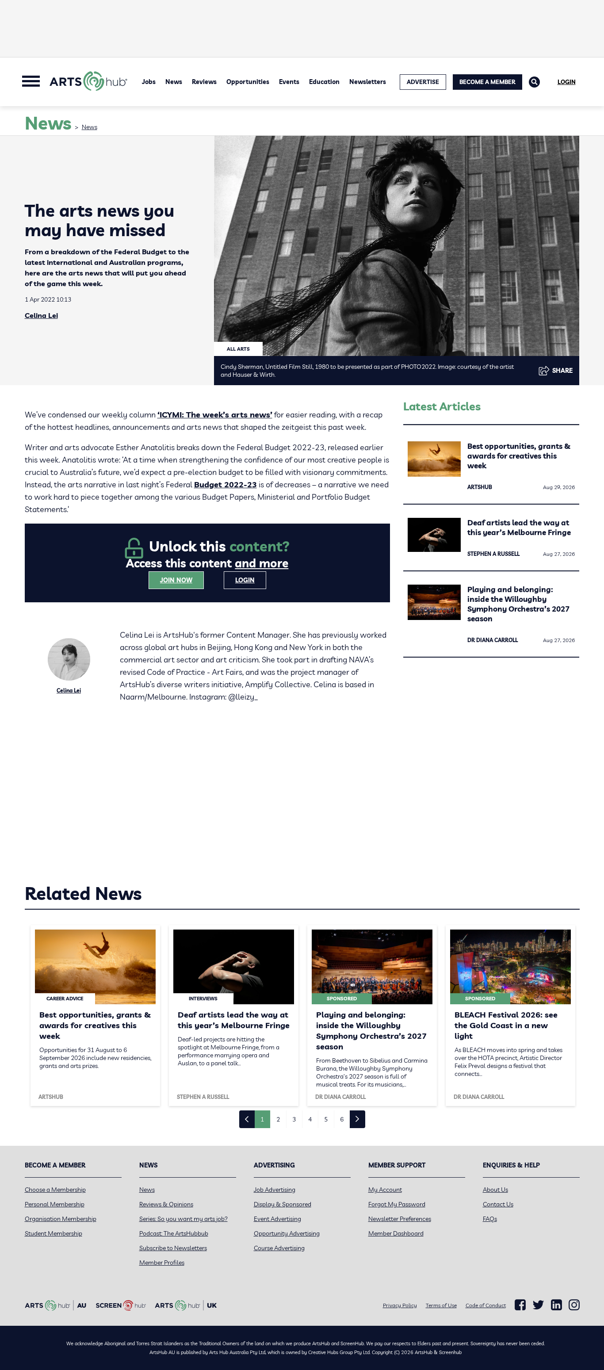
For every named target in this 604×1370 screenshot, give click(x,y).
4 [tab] (310, 1119)
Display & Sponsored (282, 1204)
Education (324, 82)
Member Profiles (161, 1263)
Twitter (538, 1304)
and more (261, 563)
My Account (385, 1190)
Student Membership (53, 1233)
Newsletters (367, 82)
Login (567, 81)
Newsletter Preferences (399, 1219)
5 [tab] (326, 1119)
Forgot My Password (396, 1204)
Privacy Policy (400, 1305)
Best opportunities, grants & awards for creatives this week (518, 455)
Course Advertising (279, 1248)
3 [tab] (294, 1119)
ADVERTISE (423, 81)
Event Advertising (277, 1219)
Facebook (520, 1305)
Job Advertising (274, 1190)
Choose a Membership (55, 1190)
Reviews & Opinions (166, 1204)
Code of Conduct (486, 1305)
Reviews (204, 82)
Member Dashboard (396, 1233)
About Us (495, 1190)
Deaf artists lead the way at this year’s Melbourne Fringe (519, 527)
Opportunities (247, 82)
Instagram (574, 1305)
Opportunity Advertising (287, 1233)
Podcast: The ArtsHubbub (173, 1233)
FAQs (490, 1219)
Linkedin (556, 1305)
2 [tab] (278, 1119)
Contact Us (498, 1204)
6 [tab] (342, 1119)
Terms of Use (441, 1305)
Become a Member (487, 81)
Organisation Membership (60, 1219)
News (173, 82)
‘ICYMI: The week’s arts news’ (214, 414)
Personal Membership (54, 1204)
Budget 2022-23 (225, 484)
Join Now (176, 580)
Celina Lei (41, 315)
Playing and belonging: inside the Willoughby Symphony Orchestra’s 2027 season (518, 604)
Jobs (149, 82)
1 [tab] (262, 1119)
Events (289, 82)
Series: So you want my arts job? (183, 1219)
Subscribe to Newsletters (173, 1248)
